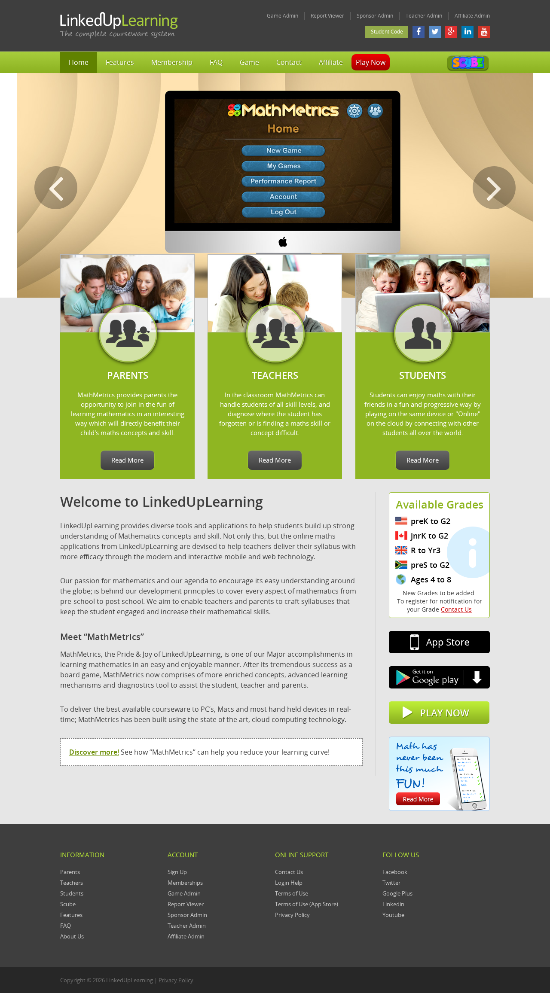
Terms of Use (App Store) (306, 904)
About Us (72, 936)
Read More (127, 460)
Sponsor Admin (375, 15)
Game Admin (282, 15)
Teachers (71, 882)
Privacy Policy (292, 915)
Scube (68, 904)
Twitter (391, 882)
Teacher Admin (424, 15)
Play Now (370, 62)
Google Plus (397, 893)
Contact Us (456, 609)
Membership (171, 62)
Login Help (288, 882)
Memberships (185, 882)
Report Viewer (327, 15)
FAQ (216, 62)
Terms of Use (291, 893)
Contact (289, 62)
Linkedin (393, 904)
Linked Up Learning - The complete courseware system (119, 26)
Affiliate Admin (472, 15)
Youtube (393, 915)
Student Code (387, 31)
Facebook (394, 872)
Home (79, 62)
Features (120, 62)
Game (249, 62)
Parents (70, 872)
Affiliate (331, 62)
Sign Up (177, 872)
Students (71, 893)
